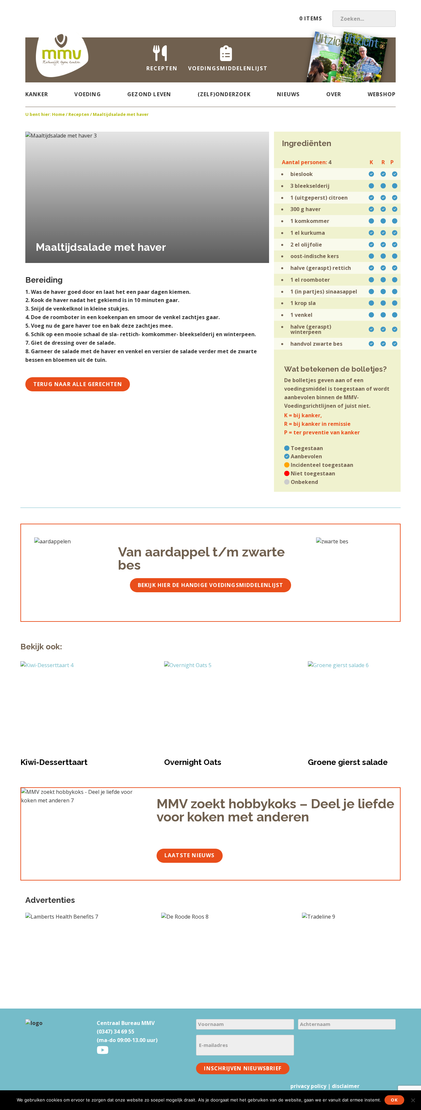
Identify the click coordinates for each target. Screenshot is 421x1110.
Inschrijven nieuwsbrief (243, 1068)
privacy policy (308, 1086)
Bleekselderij (312, 185)
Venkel (303, 314)
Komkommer (312, 221)
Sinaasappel (341, 291)
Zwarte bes (327, 343)
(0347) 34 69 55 (115, 1031)
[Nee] (412, 1100)
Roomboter (315, 279)
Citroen (338, 197)
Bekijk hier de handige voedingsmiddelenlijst (211, 585)
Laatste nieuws (189, 855)
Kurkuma (313, 232)
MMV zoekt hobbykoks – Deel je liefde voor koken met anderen (275, 810)
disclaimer (345, 1086)
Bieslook (301, 174)
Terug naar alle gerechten (77, 384)
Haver (313, 209)
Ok (394, 1100)
